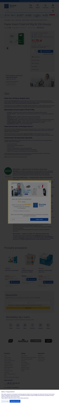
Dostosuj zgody (5, 401)
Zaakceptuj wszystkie (15, 401)
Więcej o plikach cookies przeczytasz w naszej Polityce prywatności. (15, 398)
